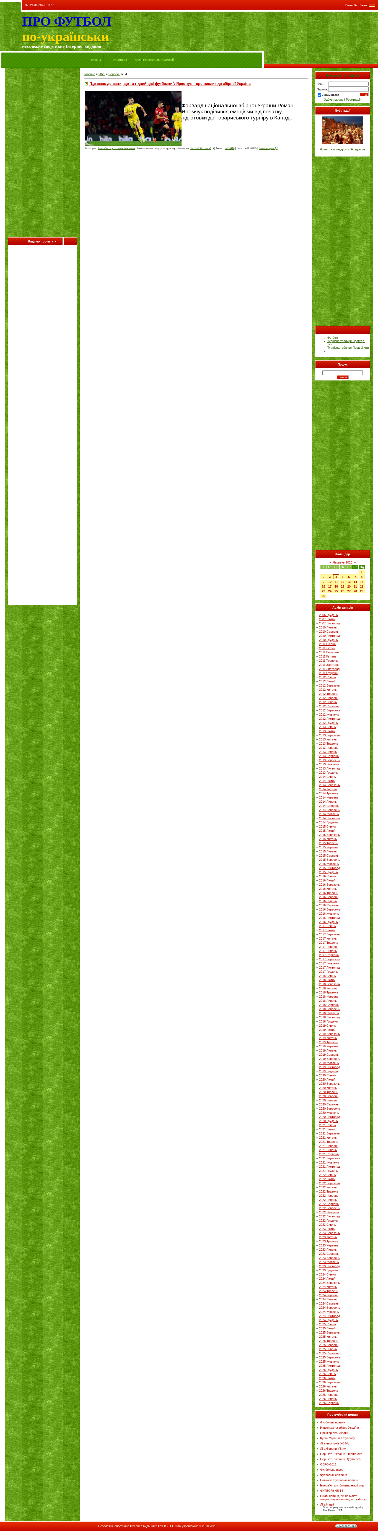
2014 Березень (329, 785)
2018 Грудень (328, 1021)
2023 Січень (327, 1224)
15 (361, 581)
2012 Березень (329, 685)
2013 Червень (328, 747)
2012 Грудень (328, 722)
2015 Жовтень (329, 863)
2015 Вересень (329, 859)
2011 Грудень (328, 673)
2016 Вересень (329, 909)
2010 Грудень (328, 639)
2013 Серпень (329, 756)
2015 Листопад (329, 868)
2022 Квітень (328, 1187)
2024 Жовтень (329, 1311)
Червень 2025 (342, 562)
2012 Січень (327, 677)
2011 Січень (327, 644)
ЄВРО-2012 (328, 1464)
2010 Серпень (329, 631)
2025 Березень (329, 1332)
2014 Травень (328, 793)
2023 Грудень (328, 1270)
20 (349, 586)
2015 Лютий (327, 830)
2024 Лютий (327, 1278)
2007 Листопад (329, 623)
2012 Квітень (328, 689)
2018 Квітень (328, 988)
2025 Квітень (328, 1336)
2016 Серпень (329, 905)
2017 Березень (329, 934)
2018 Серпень (329, 1004)
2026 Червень (328, 1394)
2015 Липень (328, 851)
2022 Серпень (329, 1204)
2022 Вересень (329, 1208)
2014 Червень (328, 797)
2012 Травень (328, 693)
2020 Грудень (328, 1121)
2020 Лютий (327, 1079)
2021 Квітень (328, 1137)
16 (323, 586)
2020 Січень (327, 1075)
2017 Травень (328, 942)
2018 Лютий (327, 980)
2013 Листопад (329, 768)
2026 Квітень (328, 1386)
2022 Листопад (329, 1216)
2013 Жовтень (329, 764)
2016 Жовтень (329, 913)
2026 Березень (329, 1382)
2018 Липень (328, 1000)
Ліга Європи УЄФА (333, 1448)
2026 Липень (328, 1398)
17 (330, 586)
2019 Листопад (329, 1067)
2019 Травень (328, 1042)
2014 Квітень (328, 789)
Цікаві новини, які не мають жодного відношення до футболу (343, 1497)
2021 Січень (327, 1125)
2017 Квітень (328, 938)
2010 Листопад (329, 635)
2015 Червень (328, 847)
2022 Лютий (327, 1179)
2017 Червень (328, 946)
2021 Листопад (329, 1166)
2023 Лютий (327, 1228)
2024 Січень (327, 1274)
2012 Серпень (329, 706)
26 (342, 591)
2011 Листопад (329, 669)
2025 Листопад (329, 1365)
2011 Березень (329, 652)
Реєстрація (120, 59)
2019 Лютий (327, 1029)
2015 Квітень (328, 839)
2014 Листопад (329, 818)
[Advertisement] (42, 154)
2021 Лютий (327, 1129)
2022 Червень (328, 1195)
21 (355, 586)
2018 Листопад (329, 1017)
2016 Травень (328, 892)
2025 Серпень (329, 1353)
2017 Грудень (328, 971)
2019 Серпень (329, 1054)
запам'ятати (330, 94)
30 (323, 596)
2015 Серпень (329, 855)
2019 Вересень (329, 1058)
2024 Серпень (329, 1303)
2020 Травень (328, 1092)
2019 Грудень (328, 1071)
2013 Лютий (327, 731)
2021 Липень (328, 1150)
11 (336, 581)
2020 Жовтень (329, 1112)
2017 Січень (327, 926)
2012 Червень (328, 698)
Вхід (138, 59)
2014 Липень (328, 801)
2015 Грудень (328, 872)
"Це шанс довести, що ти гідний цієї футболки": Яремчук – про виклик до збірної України (170, 84)
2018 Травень (328, 992)
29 (361, 591)
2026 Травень (328, 1390)
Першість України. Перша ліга (341, 1454)
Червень (114, 74)
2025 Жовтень (329, 1361)
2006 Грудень (328, 615)
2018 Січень (327, 975)
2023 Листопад (329, 1266)
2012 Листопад (329, 718)
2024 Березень (329, 1282)
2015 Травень (328, 843)
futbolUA (229, 148)
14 (355, 581)
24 (330, 591)
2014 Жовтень (329, 814)
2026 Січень (327, 1374)
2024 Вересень (329, 1307)
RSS (372, 5)
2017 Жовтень (329, 963)
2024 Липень (328, 1299)
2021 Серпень (329, 1154)
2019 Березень (329, 1034)
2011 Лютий (327, 648)
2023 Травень (328, 1241)
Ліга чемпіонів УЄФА (334, 1443)
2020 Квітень (328, 1087)
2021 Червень (328, 1145)
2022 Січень (327, 1175)
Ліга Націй (327, 1504)
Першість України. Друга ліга (340, 1459)
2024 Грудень (328, 1320)
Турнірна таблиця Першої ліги (348, 347)
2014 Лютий (327, 781)
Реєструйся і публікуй (158, 59)
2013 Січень (327, 727)
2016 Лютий (327, 880)
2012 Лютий (327, 681)
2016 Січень (327, 876)
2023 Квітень (328, 1237)
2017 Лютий (327, 930)
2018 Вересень (329, 1009)
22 (361, 586)
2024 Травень (328, 1291)
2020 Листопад (329, 1116)
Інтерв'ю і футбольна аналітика (116, 148)
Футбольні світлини (333, 1475)
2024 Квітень (328, 1287)
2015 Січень (327, 826)
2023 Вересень (329, 1257)
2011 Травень (328, 660)
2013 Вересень (329, 760)
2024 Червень (328, 1295)
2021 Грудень (328, 1170)
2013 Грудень (328, 772)
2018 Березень (329, 984)
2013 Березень (329, 735)
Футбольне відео (331, 1469)
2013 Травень (328, 743)
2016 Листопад (329, 917)
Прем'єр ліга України (334, 1433)
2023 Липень (328, 1249)
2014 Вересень (329, 810)
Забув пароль (333, 99)
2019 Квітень (328, 1038)
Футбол (332, 337)
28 (355, 591)
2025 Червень (328, 1345)
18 (336, 586)
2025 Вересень (329, 1357)
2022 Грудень (328, 1220)
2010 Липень (328, 627)
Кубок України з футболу (337, 1438)
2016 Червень (328, 897)
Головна (95, 59)
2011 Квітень (327, 656)
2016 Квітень (328, 888)
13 (349, 581)
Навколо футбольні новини (339, 1480)
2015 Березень (329, 834)
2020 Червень (328, 1096)
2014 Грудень (328, 822)
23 (323, 591)
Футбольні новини (332, 1422)
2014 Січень (327, 776)
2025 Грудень (328, 1369)
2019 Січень (327, 1025)
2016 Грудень (328, 922)
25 (336, 591)
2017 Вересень (329, 959)
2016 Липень (328, 901)
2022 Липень (328, 1199)
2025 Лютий (327, 1328)
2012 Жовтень (329, 714)
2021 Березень (329, 1133)
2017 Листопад (329, 967)
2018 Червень (328, 996)
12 (342, 581)
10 (330, 581)
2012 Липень (328, 702)
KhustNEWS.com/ (200, 148)
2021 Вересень (329, 1158)
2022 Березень (329, 1183)
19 (342, 586)
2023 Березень (329, 1233)
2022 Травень (328, 1191)
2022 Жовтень (329, 1212)
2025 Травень (328, 1340)
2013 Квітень (328, 739)
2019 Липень (328, 1050)
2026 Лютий (327, 1378)
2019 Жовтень (329, 1063)
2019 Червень (328, 1046)
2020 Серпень (329, 1104)
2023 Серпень (329, 1253)
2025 (102, 74)
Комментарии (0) (268, 148)
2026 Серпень (329, 1403)
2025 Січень (327, 1324)
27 (349, 591)
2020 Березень (329, 1083)
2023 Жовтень (329, 1262)
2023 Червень (328, 1245)
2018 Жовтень (329, 1013)
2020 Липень (328, 1100)
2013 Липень (328, 751)
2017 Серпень (329, 955)
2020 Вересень (329, 1108)
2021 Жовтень (329, 1162)
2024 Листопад (329, 1316)
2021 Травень (328, 1141)
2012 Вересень (329, 710)
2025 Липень (328, 1349)
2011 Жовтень (329, 664)
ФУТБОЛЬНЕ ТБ (331, 1490)
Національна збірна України (339, 1427)
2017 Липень (328, 951)
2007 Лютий (327, 619)
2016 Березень (329, 884)
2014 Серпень (329, 805)
